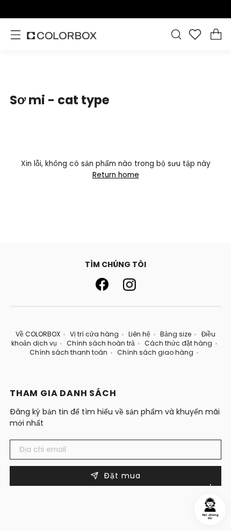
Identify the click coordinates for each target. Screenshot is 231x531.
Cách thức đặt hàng (178, 343)
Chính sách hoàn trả (101, 343)
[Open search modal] (176, 35)
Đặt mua (115, 475)
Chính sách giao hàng (155, 352)
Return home (115, 175)
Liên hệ (139, 334)
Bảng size (175, 334)
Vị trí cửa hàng (94, 334)
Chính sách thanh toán (68, 352)
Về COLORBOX (38, 334)
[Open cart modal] (216, 35)
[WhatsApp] (210, 484)
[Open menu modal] (15, 35)
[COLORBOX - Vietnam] (62, 36)
